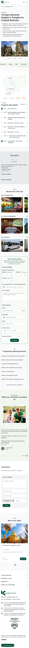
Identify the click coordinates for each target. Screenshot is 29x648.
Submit (6, 505)
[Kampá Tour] (5, 2)
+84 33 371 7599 (16, 599)
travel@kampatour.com (12, 597)
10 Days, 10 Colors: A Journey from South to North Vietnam (12, 442)
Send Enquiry (14, 340)
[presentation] (9, 58)
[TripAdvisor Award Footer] (14, 623)
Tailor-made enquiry (8, 645)
